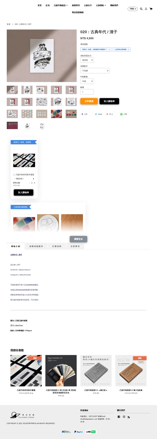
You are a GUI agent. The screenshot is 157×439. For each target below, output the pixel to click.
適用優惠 (84, 44)
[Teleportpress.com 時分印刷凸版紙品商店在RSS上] (128, 417)
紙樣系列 (76, 5)
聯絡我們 (114, 5)
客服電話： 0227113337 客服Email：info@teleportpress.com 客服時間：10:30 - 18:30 (95, 419)
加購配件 (84, 66)
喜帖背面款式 (85, 56)
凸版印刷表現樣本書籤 (25, 175)
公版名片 (88, 5)
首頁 (40, 5)
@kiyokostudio (25, 275)
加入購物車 (23, 192)
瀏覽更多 (78, 239)
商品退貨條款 (78, 12)
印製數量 (84, 77)
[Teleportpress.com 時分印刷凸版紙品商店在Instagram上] (124, 418)
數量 (82, 87)
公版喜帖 (100, 5)
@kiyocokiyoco (25, 270)
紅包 (48, 5)
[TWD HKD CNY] (133, 9)
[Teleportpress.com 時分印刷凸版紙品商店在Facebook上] (119, 418)
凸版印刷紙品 (60, 5)
